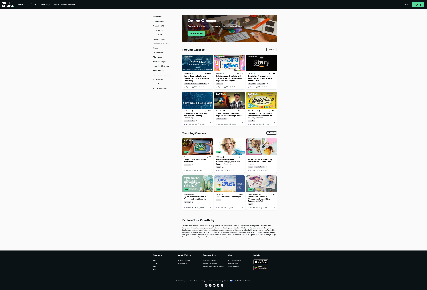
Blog (154, 269)
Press (154, 266)
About (155, 260)
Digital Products (233, 263)
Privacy (202, 281)
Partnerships (182, 263)
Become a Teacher (209, 260)
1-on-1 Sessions (233, 266)
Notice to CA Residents (243, 281)
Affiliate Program (184, 260)
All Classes (157, 16)
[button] (24, 4)
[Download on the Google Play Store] (263, 268)
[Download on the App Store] (263, 261)
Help (195, 281)
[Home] (8, 4)
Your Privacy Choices (222, 281)
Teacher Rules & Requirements (213, 266)
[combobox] (57, 4)
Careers (155, 263)
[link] (197, 72)
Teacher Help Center (210, 263)
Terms (210, 281)
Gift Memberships (234, 260)
